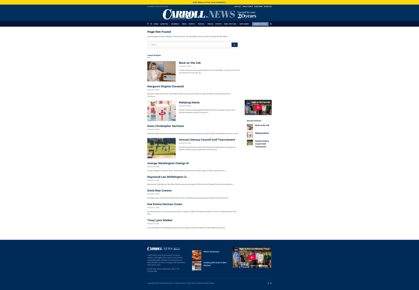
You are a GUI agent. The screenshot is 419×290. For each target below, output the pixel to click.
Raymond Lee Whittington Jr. (167, 176)
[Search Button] (271, 24)
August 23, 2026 (153, 166)
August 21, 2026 (153, 207)
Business (175, 24)
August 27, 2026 (185, 66)
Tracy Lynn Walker (160, 220)
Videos (210, 24)
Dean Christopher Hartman (165, 126)
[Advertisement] (258, 63)
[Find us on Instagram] (151, 24)
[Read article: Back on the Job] (161, 71)
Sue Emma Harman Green (164, 204)
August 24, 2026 (185, 143)
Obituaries (244, 24)
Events (192, 24)
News (184, 24)
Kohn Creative (209, 283)
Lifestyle (164, 24)
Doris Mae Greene (159, 190)
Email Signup (248, 6)
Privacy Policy (191, 283)
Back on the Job (190, 62)
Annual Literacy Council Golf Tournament (207, 139)
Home (156, 24)
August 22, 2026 (153, 180)
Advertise (268, 6)
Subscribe (258, 6)
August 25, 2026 (153, 90)
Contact (237, 6)
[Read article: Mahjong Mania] (161, 111)
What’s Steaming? (211, 251)
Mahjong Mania (189, 102)
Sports (218, 24)
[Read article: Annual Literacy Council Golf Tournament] (161, 148)
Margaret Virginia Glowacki (165, 86)
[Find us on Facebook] (147, 24)
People (201, 24)
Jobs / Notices (230, 24)
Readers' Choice (260, 24)
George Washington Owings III (168, 163)
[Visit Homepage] (209, 14)
